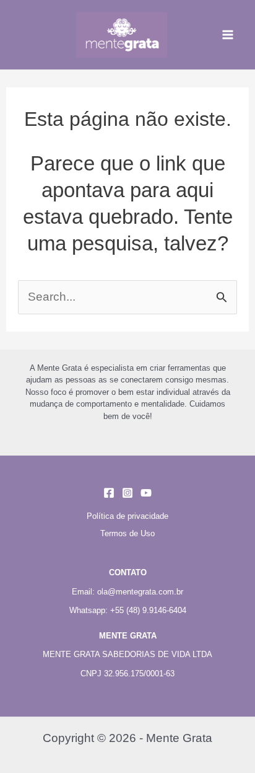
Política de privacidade (127, 516)
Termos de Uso (127, 533)
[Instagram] (127, 492)
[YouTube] (146, 492)
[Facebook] (109, 492)
